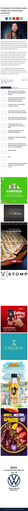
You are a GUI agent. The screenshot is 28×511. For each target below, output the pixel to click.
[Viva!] (4, 158)
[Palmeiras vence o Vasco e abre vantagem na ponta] (4, 106)
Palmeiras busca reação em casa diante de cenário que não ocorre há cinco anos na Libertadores (17, 145)
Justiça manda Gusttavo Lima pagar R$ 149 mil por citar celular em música (17, 165)
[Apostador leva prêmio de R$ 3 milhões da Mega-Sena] (4, 132)
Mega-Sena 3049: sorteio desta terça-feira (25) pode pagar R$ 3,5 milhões (17, 93)
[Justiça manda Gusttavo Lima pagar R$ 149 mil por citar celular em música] (4, 165)
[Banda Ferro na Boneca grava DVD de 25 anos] (4, 138)
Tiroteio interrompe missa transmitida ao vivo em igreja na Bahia (16, 125)
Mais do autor (15, 87)
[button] (26, 2)
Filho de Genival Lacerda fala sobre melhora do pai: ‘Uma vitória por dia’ (7, 81)
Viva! (9, 157)
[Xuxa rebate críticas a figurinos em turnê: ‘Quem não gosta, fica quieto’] (4, 119)
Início (2, 5)
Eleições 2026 (12, 150)
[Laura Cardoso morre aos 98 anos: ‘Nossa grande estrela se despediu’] (4, 112)
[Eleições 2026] (4, 152)
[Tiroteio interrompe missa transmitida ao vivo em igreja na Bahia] (4, 125)
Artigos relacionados (5, 87)
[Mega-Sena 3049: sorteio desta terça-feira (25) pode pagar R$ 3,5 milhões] (4, 93)
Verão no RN (24, 80)
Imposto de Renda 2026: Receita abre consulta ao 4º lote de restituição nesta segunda (16, 99)
